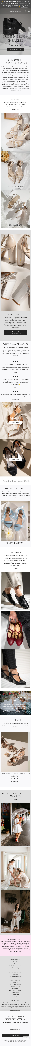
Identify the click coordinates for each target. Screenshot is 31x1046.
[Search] (25, 11)
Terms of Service (18, 1041)
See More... (24, 6)
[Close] (28, 1013)
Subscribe (15, 1035)
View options (14, 781)
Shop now (15, 422)
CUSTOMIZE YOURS (16, 49)
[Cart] (29, 11)
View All (15, 568)
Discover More (15, 109)
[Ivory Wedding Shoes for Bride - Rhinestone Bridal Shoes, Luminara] (14, 752)
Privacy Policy (9, 1041)
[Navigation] (1, 11)
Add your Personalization (15, 332)
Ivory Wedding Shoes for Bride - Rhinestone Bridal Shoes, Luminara (14, 774)
